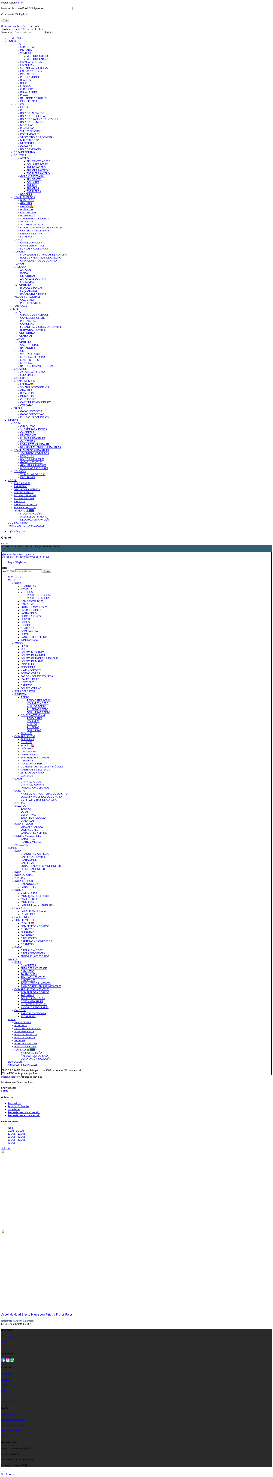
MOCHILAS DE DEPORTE (34, 357)
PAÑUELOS (26, 209)
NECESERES (27, 143)
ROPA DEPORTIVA (24, 152)
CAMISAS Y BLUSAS (31, 62)
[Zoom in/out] (10, 1468)
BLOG (5, 553)
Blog (3, 1342)
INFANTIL (13, 420)
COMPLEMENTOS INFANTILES (31, 450)
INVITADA (26, 50)
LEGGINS (25, 86)
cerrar (19, 2)
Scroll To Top (8, 1474)
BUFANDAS (27, 200)
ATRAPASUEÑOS (23, 492)
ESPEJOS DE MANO (31, 233)
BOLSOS (19, 104)
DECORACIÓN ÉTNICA (27, 489)
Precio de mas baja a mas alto (24, 1112)
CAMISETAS (27, 65)
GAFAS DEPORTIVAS (32, 245)
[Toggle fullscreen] (7, 1468)
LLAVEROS (26, 236)
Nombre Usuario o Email (22, 8)
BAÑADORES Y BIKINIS (33, 98)
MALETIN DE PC (29, 140)
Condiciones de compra (14, 1425)
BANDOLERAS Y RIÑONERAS (37, 366)
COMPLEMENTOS (24, 197)
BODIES (24, 83)
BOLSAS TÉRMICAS (25, 495)
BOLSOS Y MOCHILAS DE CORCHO (40, 257)
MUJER (12, 41)
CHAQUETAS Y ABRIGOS (34, 315)
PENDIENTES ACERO (39, 161)
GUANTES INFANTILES (33, 465)
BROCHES (26, 194)
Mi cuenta (6, 1374)
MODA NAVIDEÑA (31, 513)
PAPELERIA (20, 486)
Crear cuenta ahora (33, 29)
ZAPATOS (25, 269)
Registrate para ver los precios (17, 1321)
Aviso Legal (7, 1414)
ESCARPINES (27, 375)
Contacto (6, 1336)
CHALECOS (26, 89)
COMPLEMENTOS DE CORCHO (38, 260)
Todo (10, 1128)
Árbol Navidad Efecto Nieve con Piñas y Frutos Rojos (37, 1314)
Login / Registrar (17, 531)
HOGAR (12, 480)
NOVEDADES (15, 38)
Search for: (7, 32)
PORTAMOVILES (29, 134)
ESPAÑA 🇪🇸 (26, 206)
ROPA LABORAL (29, 92)
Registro (5, 1379)
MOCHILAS (26, 125)
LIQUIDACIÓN (18, 522)
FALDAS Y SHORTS (31, 71)
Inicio (4, 1077)
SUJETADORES (28, 291)
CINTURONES (28, 212)
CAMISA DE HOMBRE (32, 318)
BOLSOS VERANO (30, 149)
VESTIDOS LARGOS (38, 59)
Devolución (7, 1436)
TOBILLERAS (34, 191)
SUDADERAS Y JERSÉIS (33, 429)
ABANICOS (26, 221)
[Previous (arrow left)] (2, 1471)
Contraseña (14, 14)
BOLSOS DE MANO (31, 122)
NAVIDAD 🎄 (24, 510)
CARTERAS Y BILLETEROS (34, 230)
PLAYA (24, 95)
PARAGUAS (20, 306)
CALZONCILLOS (29, 345)
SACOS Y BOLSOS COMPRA (36, 137)
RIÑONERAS (27, 128)
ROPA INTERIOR (23, 285)
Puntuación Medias (18, 1106)
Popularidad (14, 1103)
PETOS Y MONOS (30, 77)
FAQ (4, 1390)
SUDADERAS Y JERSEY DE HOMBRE (41, 327)
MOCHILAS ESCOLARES (34, 468)
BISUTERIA (20, 155)
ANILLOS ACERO (36, 167)
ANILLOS (32, 185)
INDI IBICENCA (28, 101)
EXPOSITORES (22, 483)
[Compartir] (5, 1468)
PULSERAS (33, 188)
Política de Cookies (11, 1430)
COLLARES (33, 182)
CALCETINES (27, 300)
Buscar (48, 32)
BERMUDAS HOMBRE (33, 330)
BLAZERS (25, 80)
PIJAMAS (19, 263)
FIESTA (24, 107)
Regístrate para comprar (21, 554)
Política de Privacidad (13, 1419)
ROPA (17, 44)
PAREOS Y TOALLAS (25, 504)
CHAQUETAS (27, 47)
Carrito (5, 1385)
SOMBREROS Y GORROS (34, 218)
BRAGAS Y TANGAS (31, 288)
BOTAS (24, 272)
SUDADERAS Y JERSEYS (34, 68)
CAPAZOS (26, 146)
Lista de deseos (9, 1401)
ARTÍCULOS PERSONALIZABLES (26, 525)
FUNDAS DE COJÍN (25, 507)
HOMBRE (13, 309)
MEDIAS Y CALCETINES (27, 297)
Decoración (13, 1077)
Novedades (14, 1109)
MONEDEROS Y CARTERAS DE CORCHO (43, 254)
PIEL (22, 110)
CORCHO (19, 251)
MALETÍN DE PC (29, 360)
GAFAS (18, 239)
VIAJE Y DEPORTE (30, 131)
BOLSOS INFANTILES (32, 459)
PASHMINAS (27, 215)
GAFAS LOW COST (31, 242)
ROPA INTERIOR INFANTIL (35, 444)
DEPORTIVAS (28, 276)
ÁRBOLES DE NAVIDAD (33, 516)
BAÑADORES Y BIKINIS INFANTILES (40, 447)
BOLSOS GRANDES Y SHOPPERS (39, 119)
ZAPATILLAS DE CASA (33, 279)
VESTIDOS (26, 53)
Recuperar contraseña (13, 26)
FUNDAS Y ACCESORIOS (34, 248)
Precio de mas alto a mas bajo (24, 1115)
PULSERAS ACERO (37, 170)
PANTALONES (28, 74)
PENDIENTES (34, 179)
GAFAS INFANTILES (31, 462)
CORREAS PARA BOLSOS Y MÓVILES (41, 227)
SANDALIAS (27, 282)
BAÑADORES (28, 348)
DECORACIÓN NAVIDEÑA (35, 519)
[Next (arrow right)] (5, 1471)
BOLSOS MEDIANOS (32, 113)
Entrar (5, 20)
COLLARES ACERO (37, 164)
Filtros (4, 1091)
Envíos (5, 1396)
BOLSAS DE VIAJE (24, 498)
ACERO (24, 158)
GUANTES (26, 203)
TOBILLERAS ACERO (38, 173)
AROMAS (19, 501)
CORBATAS (26, 405)
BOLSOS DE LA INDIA (32, 116)
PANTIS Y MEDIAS (30, 303)
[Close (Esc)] (2, 1468)
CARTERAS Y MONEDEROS (36, 402)
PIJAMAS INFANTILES (32, 438)
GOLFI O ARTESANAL (32, 176)
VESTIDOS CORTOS (38, 56)
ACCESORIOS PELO (31, 224)
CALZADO (20, 266)
